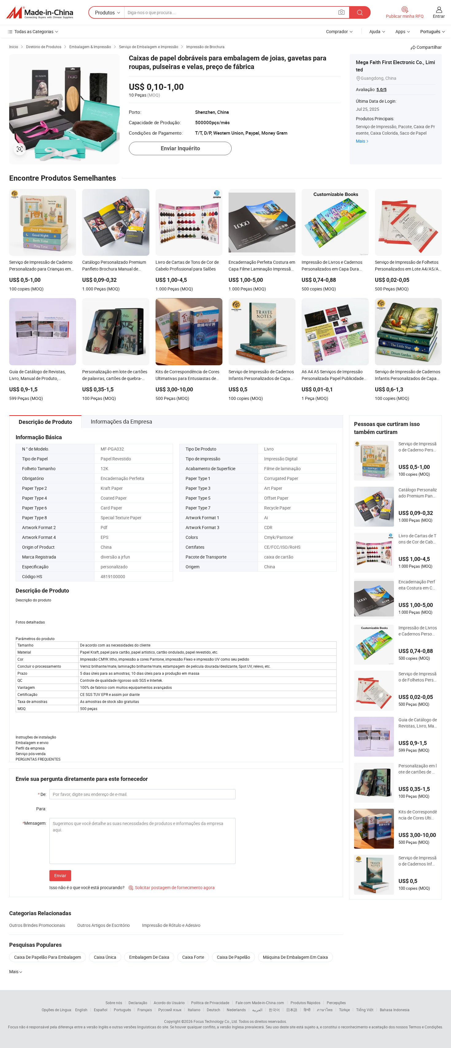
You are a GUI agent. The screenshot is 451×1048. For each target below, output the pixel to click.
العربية (257, 1009)
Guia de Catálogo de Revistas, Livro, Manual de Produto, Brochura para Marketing (418, 723)
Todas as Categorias (33, 31)
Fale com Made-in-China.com (260, 1002)
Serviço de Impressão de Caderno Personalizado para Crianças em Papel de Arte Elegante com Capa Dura (418, 447)
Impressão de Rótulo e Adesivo (171, 925)
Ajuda (374, 31)
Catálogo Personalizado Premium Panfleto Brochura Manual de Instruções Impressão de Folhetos (418, 493)
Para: (41, 809)
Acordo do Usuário (169, 1002)
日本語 (291, 1009)
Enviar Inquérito (180, 148)
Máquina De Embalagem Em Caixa (295, 957)
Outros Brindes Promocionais (37, 925)
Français (144, 1009)
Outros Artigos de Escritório (103, 925)
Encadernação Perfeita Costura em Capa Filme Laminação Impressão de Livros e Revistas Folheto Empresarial (418, 585)
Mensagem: (34, 823)
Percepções (336, 1002)
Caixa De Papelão (233, 957)
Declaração (138, 1002)
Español (100, 1009)
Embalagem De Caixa (149, 957)
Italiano (194, 1009)
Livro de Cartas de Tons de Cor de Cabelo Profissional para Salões (417, 539)
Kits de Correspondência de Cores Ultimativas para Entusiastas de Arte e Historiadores (418, 815)
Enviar (60, 875)
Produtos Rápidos (305, 1002)
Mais (360, 141)
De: (42, 794)
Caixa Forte (193, 957)
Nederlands (236, 1009)
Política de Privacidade (210, 1002)
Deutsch (213, 1009)
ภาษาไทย (325, 1009)
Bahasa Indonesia (395, 1009)
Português (122, 1009)
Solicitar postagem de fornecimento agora (172, 887)
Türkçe (344, 1009)
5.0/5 (381, 89)
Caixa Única (105, 957)
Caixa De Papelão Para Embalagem (47, 957)
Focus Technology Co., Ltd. (216, 1021)
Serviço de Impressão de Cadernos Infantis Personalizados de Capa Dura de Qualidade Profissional (418, 861)
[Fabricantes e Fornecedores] (39, 12)
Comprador (337, 31)
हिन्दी (307, 1009)
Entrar (439, 16)
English (81, 1009)
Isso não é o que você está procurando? (87, 887)
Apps (400, 31)
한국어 (274, 1009)
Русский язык (169, 1009)
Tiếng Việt (364, 1009)
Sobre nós (114, 1002)
